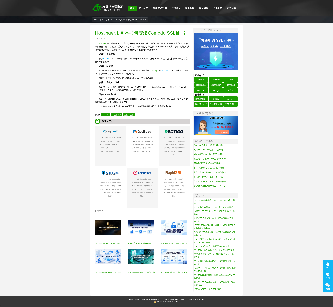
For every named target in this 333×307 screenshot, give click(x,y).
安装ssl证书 (129, 115)
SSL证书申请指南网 (152, 299)
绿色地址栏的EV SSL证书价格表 (209, 177)
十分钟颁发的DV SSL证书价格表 (209, 168)
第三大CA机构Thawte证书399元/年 (210, 159)
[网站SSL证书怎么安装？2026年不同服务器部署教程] (174, 257)
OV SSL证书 (216, 104)
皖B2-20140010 (180, 299)
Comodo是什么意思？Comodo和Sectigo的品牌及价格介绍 (120, 272)
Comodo (103, 43)
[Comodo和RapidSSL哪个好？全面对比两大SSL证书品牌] (108, 228)
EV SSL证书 (230, 104)
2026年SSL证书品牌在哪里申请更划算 (211, 246)
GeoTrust (201, 79)
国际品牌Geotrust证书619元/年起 (209, 154)
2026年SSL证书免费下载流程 (207, 289)
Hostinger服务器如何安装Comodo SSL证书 (140, 33)
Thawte (230, 79)
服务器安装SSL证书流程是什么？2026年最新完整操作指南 (153, 243)
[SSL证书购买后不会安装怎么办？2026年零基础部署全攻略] (141, 257)
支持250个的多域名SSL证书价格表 (210, 181)
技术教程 (109, 20)
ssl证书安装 (116, 115)
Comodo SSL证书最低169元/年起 (209, 145)
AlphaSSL (230, 85)
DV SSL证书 (201, 104)
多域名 (216, 99)
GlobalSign (216, 85)
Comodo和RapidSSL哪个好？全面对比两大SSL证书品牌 (119, 243)
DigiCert (201, 90)
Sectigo (154, 70)
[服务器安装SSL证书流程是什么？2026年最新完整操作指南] (141, 228)
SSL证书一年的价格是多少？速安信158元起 (214, 250)
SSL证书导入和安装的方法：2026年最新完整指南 (182, 243)
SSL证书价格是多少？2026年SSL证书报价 (213, 207)
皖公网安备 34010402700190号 (168, 302)
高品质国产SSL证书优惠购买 (207, 163)
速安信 (230, 90)
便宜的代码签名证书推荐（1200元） (210, 186)
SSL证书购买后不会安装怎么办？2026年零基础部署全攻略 (153, 272)
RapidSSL (201, 85)
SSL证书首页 (98, 20)
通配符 (230, 99)
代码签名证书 (201, 99)
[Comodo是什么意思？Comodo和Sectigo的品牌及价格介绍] (108, 257)
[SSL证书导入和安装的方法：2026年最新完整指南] (174, 228)
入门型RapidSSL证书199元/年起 (209, 150)
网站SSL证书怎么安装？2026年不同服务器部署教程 (183, 272)
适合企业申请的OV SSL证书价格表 (210, 172)
